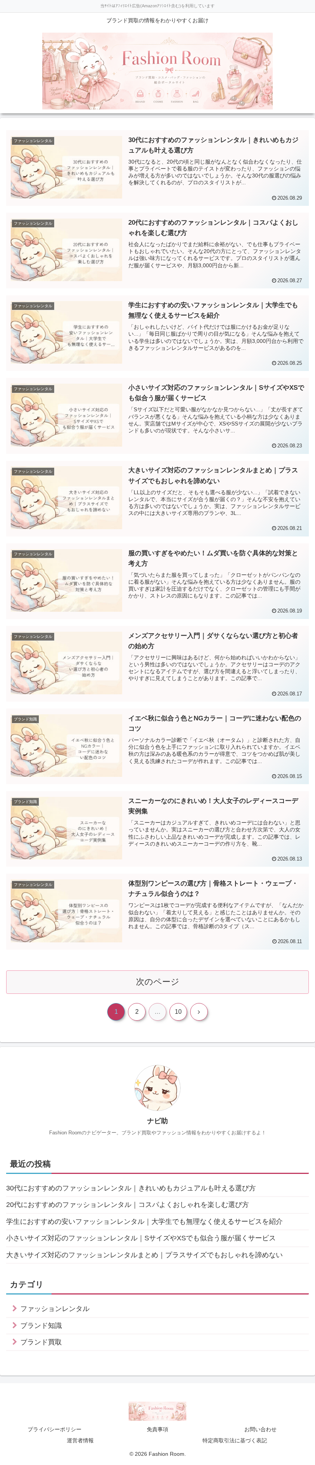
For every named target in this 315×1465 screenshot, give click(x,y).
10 (178, 1011)
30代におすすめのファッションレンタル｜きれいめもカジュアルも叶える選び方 (131, 1188)
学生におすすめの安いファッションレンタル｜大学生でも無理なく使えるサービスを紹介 (144, 1221)
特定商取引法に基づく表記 (234, 1440)
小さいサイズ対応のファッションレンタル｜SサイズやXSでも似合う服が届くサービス (141, 1238)
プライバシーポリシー (54, 1429)
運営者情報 (80, 1440)
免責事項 (157, 1429)
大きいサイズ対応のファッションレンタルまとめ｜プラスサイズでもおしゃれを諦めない (144, 1255)
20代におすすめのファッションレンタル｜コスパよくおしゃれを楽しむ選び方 (127, 1204)
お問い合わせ (260, 1429)
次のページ (157, 982)
